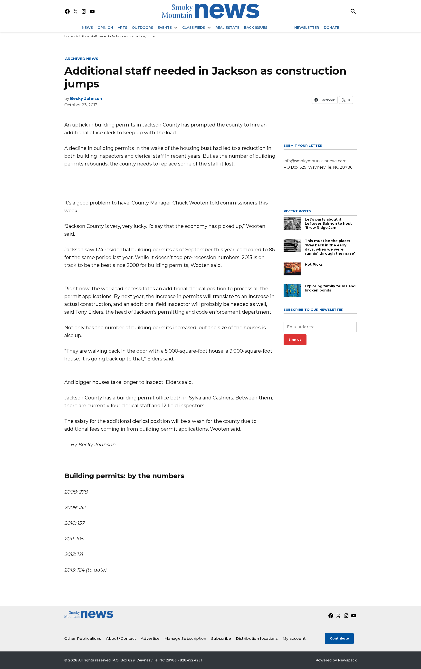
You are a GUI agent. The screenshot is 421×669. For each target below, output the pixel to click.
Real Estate (227, 27)
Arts (122, 27)
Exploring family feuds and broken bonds (330, 288)
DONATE (331, 27)
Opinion (105, 27)
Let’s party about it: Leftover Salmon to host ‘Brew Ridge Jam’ (328, 223)
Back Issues (255, 27)
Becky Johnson (86, 98)
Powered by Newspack (336, 660)
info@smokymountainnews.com (315, 161)
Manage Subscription (185, 638)
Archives (281, 27)
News (87, 27)
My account (294, 638)
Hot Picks (314, 264)
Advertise (150, 638)
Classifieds (193, 27)
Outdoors (142, 27)
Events (165, 27)
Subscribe (221, 638)
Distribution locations (257, 638)
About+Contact (121, 638)
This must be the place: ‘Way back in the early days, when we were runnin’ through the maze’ (330, 247)
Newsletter (306, 27)
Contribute (339, 638)
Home (68, 36)
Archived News (81, 58)
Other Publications (82, 638)
